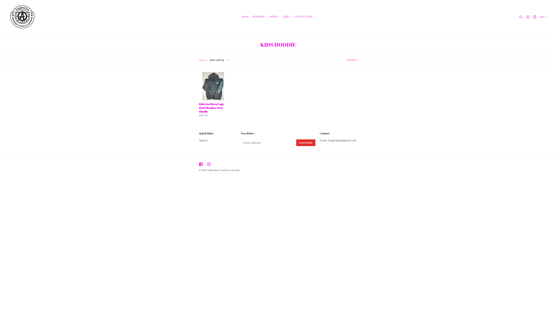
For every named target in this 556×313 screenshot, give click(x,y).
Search (203, 140)
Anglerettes (213, 170)
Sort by (202, 60)
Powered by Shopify (229, 170)
